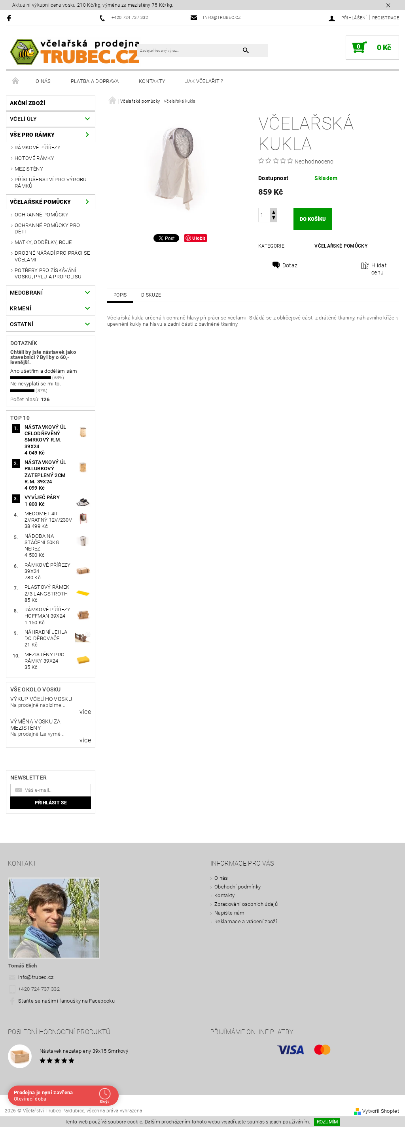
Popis (120, 295)
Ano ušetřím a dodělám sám (43, 371)
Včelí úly (23, 119)
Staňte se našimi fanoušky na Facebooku (66, 1001)
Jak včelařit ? (204, 81)
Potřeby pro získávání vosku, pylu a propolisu (48, 273)
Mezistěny (29, 169)
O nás (43, 81)
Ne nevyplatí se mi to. (35, 384)
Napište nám (229, 913)
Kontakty (152, 81)
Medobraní (26, 292)
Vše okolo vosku (35, 689)
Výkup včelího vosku (41, 699)
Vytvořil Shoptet (380, 1111)
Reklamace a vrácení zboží (245, 921)
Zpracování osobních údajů (246, 904)
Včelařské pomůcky (40, 202)
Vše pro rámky (32, 134)
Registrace (385, 18)
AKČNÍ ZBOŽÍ (27, 103)
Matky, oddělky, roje (43, 242)
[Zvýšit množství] (273, 211)
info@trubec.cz (36, 977)
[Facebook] (10, 18)
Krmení (20, 308)
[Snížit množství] (273, 218)
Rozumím (327, 1122)
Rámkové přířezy (38, 147)
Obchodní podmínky (237, 887)
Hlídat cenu (379, 269)
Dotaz (290, 265)
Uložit (198, 238)
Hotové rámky (34, 158)
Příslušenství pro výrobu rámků (51, 183)
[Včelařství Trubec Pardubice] (75, 51)
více (85, 712)
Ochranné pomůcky (41, 215)
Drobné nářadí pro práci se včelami (52, 256)
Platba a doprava (95, 81)
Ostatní (21, 324)
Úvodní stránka (16, 81)
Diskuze (151, 295)
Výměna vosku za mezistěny (35, 724)
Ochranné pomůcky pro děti (47, 228)
